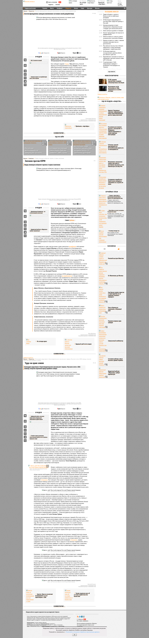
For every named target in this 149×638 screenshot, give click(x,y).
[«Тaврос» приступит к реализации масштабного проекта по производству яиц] (103, 201)
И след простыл (120, 4)
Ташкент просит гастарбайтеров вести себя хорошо (38, 77)
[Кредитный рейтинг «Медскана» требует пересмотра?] (103, 373)
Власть (52, 8)
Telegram (80, 616)
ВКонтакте (82, 616)
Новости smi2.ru (28, 357)
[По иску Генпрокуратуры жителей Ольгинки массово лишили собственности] (103, 321)
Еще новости (111, 71)
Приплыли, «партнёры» (101, 3)
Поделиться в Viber (25, 77)
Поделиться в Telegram (25, 81)
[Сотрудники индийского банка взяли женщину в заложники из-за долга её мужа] (103, 182)
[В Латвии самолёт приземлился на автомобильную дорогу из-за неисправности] (103, 147)
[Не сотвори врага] (30, 341)
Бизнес (76, 8)
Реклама (58, 4)
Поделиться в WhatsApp (25, 74)
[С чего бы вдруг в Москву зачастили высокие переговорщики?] (69, 344)
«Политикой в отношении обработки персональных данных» (82, 632)
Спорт (82, 8)
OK (74, 634)
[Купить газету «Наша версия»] (47, 2)
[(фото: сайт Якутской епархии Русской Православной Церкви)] (38, 466)
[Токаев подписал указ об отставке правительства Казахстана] (69, 595)
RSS (78, 616)
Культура (89, 8)
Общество (68, 8)
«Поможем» (44, 480)
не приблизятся (67, 276)
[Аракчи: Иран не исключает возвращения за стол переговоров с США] (30, 596)
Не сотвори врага (83, 3)
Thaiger (67, 64)
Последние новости (111, 12)
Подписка (50, 4)
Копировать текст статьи (25, 84)
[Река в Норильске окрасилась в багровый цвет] (103, 309)
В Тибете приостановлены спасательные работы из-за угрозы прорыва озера (38, 437)
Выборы (72, 220)
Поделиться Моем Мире (25, 65)
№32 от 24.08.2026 (52, 2)
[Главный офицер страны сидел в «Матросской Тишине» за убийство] (103, 258)
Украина (44, 8)
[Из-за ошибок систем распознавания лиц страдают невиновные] (103, 236)
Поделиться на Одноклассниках (25, 71)
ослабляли (72, 246)
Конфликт (60, 8)
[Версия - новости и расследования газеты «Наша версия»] (34, 4)
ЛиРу (84, 616)
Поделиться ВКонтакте (25, 60)
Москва (97, 8)
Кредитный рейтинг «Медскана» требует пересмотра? (38, 230)
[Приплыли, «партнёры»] (69, 126)
